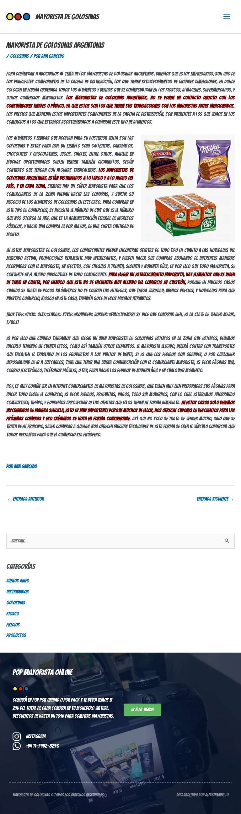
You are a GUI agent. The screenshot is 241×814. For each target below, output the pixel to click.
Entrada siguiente (215, 499)
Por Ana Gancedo (21, 466)
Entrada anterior (25, 499)
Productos (16, 635)
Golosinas (19, 56)
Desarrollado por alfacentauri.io (202, 795)
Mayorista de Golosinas (67, 16)
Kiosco (12, 613)
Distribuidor (17, 591)
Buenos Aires (17, 580)
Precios (13, 624)
